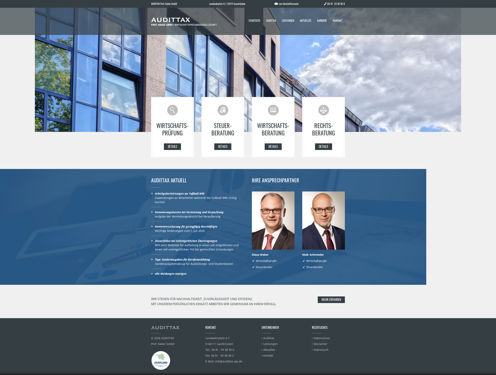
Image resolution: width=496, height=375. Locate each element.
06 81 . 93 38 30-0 (223, 350)
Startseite (254, 20)
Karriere (322, 20)
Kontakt (337, 20)
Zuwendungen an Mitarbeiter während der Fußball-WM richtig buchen (196, 198)
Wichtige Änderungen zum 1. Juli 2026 (186, 229)
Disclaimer (320, 344)
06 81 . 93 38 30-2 (222, 355)
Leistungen (288, 20)
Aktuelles (305, 20)
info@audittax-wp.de (228, 361)
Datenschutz (322, 338)
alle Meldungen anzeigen (170, 273)
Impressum (321, 350)
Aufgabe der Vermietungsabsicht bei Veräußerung (189, 214)
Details (172, 146)
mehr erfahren (331, 299)
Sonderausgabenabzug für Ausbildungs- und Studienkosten (194, 262)
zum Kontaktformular (289, 4)
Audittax (271, 20)
